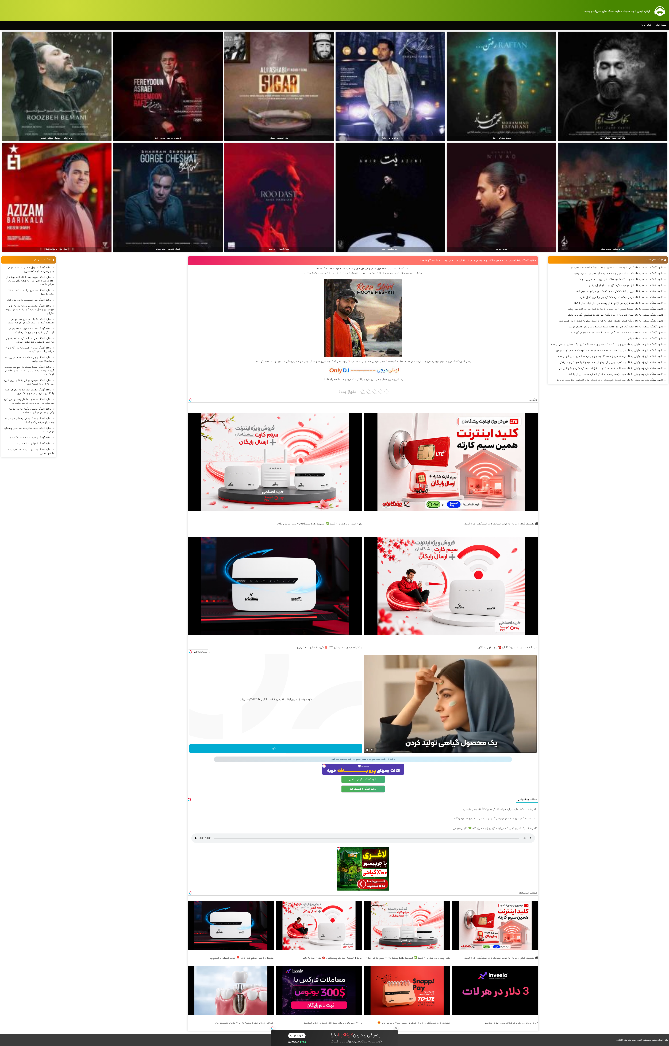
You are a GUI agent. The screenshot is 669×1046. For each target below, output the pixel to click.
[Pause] (367, 750)
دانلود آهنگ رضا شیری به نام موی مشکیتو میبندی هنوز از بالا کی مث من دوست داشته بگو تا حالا (478, 261)
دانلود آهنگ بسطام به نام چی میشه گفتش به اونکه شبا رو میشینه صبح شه (619, 291)
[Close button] (396, 1028)
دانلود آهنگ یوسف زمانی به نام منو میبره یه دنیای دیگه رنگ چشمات (29, 420)
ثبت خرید (276, 748)
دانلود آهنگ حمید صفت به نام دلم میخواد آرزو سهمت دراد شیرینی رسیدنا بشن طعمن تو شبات (29, 370)
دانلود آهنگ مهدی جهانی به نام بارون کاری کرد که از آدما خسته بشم (29, 382)
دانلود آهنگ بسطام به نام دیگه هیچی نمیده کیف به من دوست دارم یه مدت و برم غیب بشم (610, 321)
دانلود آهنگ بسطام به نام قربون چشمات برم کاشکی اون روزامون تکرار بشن (621, 297)
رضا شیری (337, 273)
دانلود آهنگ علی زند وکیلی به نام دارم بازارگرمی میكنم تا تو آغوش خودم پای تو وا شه (615, 374)
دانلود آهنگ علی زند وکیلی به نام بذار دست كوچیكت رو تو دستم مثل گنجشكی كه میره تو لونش (609, 380)
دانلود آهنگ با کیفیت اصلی (363, 779)
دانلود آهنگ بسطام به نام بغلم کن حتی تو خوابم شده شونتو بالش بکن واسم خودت (616, 327)
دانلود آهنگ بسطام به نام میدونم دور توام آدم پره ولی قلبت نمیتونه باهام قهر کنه (617, 333)
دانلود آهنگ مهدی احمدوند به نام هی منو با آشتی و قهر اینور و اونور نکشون (29, 391)
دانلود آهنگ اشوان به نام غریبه (34, 443)
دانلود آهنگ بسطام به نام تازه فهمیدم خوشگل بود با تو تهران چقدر (626, 285)
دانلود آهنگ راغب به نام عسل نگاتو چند (29, 438)
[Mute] (372, 750)
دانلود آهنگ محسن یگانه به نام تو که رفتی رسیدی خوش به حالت (31, 410)
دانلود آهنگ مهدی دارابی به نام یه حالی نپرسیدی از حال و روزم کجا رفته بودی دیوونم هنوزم (29, 309)
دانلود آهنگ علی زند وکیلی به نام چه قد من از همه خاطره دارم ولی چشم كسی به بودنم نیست (610, 356)
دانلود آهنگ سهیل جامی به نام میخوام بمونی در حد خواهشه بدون (31, 269)
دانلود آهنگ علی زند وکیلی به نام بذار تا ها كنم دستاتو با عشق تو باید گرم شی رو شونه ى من (611, 368)
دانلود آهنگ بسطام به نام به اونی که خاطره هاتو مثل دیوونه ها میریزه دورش (620, 279)
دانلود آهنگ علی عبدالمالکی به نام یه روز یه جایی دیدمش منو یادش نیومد (30, 340)
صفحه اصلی (661, 25)
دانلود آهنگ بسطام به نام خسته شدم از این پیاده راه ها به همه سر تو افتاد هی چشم (615, 309)
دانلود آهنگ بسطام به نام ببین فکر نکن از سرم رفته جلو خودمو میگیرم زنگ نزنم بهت (615, 315)
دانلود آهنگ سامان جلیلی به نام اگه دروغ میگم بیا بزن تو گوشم (30, 349)
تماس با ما (646, 25)
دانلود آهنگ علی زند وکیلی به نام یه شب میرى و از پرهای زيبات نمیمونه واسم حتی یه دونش (611, 362)
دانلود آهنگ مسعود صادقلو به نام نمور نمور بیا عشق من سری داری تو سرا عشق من (29, 401)
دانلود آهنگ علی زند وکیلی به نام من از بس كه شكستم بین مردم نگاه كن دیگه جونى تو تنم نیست (607, 344)
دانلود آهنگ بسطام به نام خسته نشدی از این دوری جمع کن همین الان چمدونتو (618, 273)
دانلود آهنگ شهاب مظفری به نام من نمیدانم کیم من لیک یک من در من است (31, 321)
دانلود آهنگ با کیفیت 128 (363, 789)
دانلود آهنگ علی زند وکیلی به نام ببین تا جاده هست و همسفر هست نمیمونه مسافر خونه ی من (609, 350)
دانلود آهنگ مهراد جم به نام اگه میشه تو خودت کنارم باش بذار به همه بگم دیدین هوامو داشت (30, 280)
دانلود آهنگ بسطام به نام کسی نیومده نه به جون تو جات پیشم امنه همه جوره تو (617, 267)
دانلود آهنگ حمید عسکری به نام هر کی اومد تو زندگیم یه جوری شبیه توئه (31, 330)
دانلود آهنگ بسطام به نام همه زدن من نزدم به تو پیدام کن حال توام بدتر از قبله (618, 303)
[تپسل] (273, 1028)
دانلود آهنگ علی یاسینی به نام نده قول (29, 300)
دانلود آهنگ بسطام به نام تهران (645, 338)
